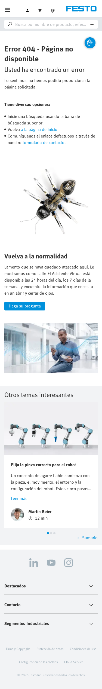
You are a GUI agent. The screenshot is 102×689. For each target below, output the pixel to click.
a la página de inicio (39, 129)
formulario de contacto (43, 142)
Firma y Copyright (18, 648)
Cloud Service (73, 661)
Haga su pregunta (25, 306)
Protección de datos (49, 648)
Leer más (19, 498)
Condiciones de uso (83, 648)
